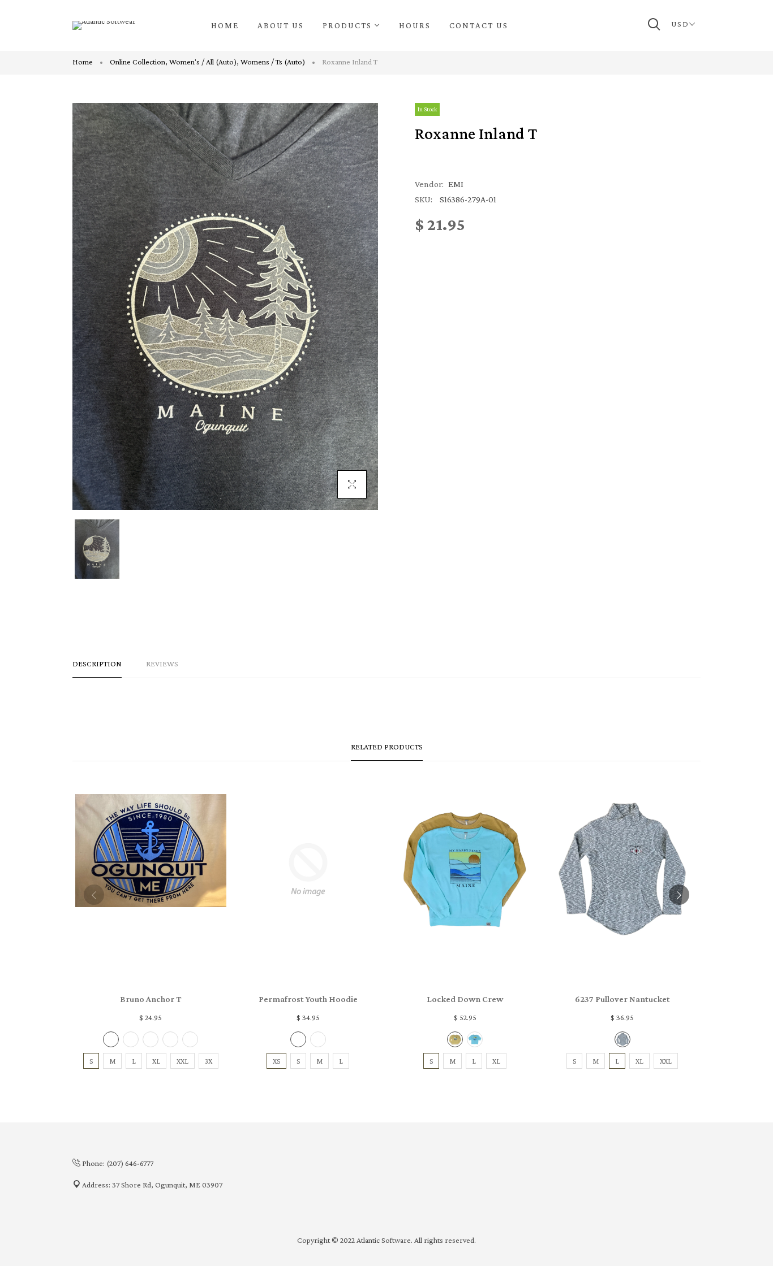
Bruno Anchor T (151, 999)
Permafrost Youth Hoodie (308, 999)
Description (97, 663)
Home (82, 61)
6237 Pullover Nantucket (622, 999)
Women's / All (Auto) (204, 61)
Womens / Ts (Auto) (273, 61)
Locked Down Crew (465, 999)
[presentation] (94, 895)
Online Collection (139, 61)
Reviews (162, 663)
